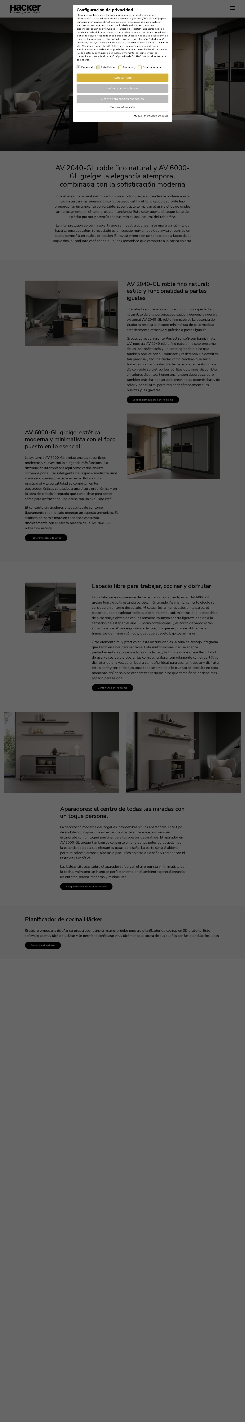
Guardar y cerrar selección (122, 88)
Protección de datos (156, 115)
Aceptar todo (123, 78)
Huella (138, 115)
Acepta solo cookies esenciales (122, 99)
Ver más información (122, 107)
